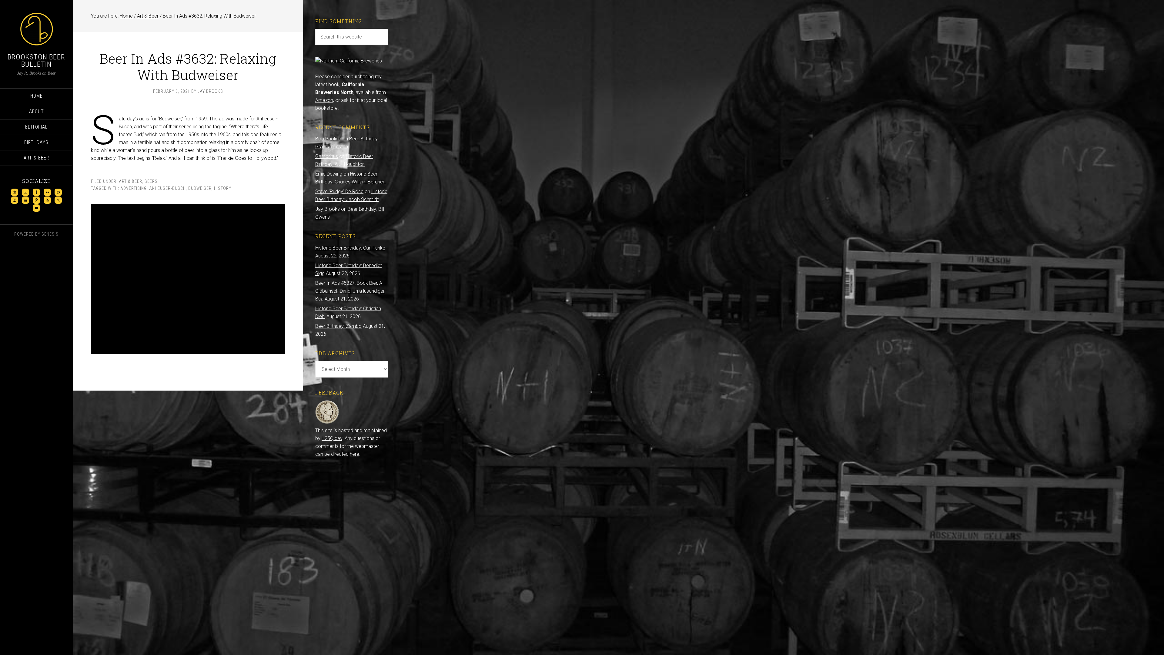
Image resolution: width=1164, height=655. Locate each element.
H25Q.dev (332, 438)
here (354, 454)
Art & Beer (130, 181)
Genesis (50, 234)
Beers (151, 181)
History (222, 188)
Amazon (324, 100)
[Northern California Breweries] (348, 61)
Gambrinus (326, 156)
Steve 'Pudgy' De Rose (339, 191)
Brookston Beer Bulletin (36, 61)
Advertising (133, 188)
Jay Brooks (327, 209)
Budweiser (200, 188)
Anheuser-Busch (167, 188)
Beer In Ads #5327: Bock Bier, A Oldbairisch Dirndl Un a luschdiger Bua (350, 291)
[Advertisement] (188, 279)
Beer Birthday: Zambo (338, 326)
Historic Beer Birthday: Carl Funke (350, 248)
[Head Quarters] (327, 422)
